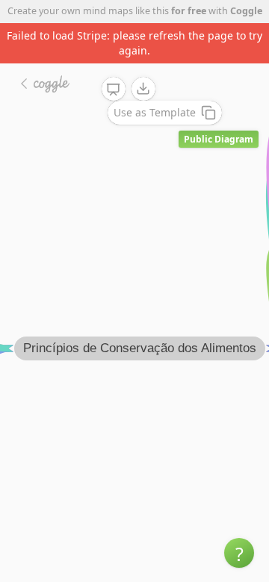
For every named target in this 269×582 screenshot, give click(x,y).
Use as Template (155, 112)
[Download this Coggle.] (143, 89)
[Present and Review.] (114, 89)
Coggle (246, 10)
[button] (239, 553)
